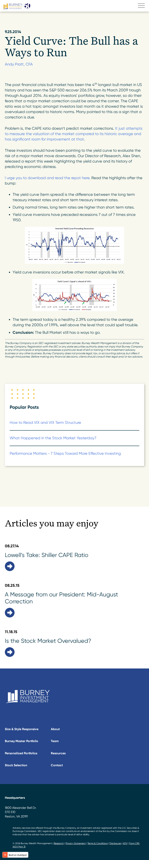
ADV (125, 843)
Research (59, 843)
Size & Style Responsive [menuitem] (21, 729)
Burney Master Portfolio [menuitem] (21, 741)
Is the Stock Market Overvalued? (48, 640)
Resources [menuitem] (58, 753)
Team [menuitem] (55, 741)
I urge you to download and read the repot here (47, 178)
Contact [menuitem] (57, 765)
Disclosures (115, 843)
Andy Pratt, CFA (19, 64)
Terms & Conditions (97, 843)
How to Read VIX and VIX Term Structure (45, 422)
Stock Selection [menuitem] (16, 765)
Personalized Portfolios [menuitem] (21, 753)
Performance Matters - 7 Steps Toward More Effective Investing (65, 453)
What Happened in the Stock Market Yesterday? (53, 438)
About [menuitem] (55, 729)
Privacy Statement (76, 843)
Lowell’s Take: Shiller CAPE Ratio (46, 555)
